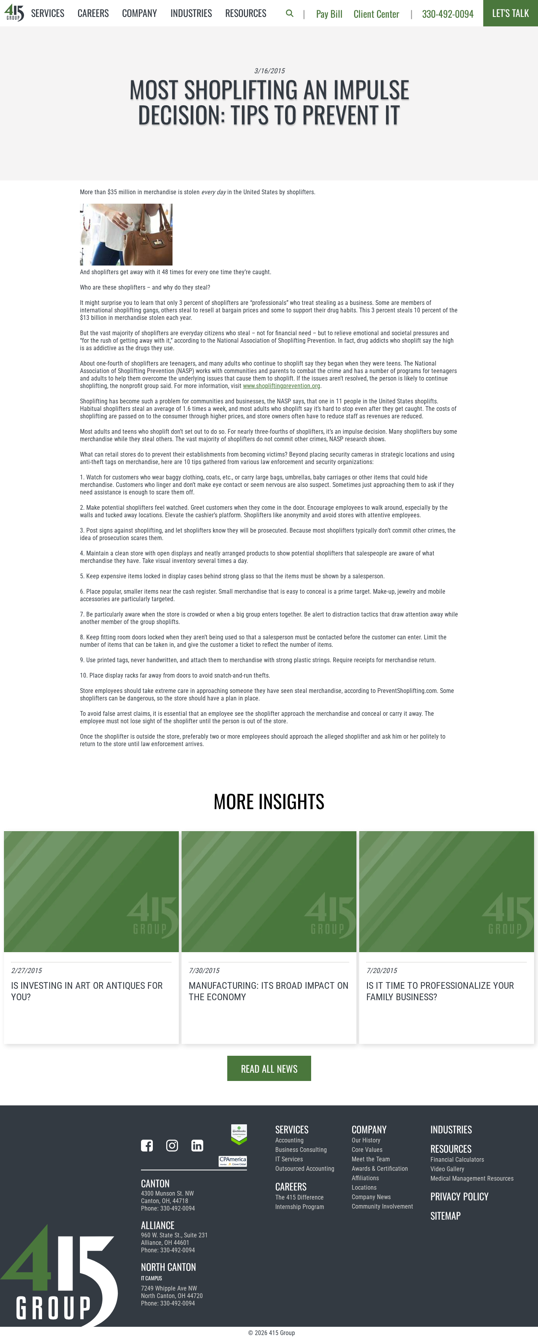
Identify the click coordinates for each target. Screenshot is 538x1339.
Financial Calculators (457, 1159)
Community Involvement (382, 1206)
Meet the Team (371, 1159)
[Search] (289, 13)
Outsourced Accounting (304, 1168)
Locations (364, 1187)
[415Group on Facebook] (147, 1147)
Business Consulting (301, 1149)
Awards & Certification (380, 1168)
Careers (93, 13)
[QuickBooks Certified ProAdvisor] (239, 1136)
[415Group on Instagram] (172, 1147)
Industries (191, 13)
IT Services (289, 1159)
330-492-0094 (448, 13)
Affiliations (365, 1178)
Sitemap (445, 1215)
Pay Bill (329, 13)
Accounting (289, 1140)
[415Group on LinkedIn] (197, 1147)
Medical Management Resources (472, 1178)
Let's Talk (510, 13)
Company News (371, 1197)
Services (47, 13)
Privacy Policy (459, 1196)
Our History (366, 1140)
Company (139, 13)
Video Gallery (447, 1169)
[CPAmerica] (233, 1163)
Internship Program (299, 1207)
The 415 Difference (299, 1197)
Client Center (376, 13)
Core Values (367, 1149)
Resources (245, 13)
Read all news (269, 1068)
